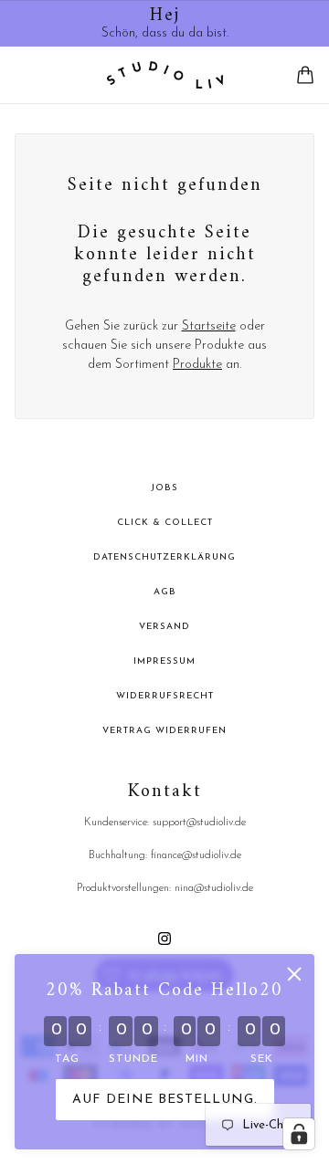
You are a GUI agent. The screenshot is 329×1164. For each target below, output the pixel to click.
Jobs (164, 488)
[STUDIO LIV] (165, 75)
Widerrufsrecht (165, 696)
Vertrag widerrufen (164, 731)
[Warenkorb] (305, 75)
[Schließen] (294, 974)
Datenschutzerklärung (164, 557)
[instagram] (164, 938)
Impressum (164, 661)
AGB (165, 592)
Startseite (209, 326)
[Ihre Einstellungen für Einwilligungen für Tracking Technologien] (298, 1133)
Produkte (197, 365)
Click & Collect (165, 523)
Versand (164, 627)
